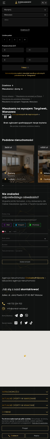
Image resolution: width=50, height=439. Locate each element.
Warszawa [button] (8, 15)
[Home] (23, 3)
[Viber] (26, 316)
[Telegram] (16, 316)
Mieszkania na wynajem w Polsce (29, 96)
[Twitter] (26, 323)
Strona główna (7, 96)
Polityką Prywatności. (40, 423)
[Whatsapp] (21, 316)
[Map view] (10, 117)
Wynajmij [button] (7, 10)
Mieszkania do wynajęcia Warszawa (16, 99)
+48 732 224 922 (14, 304)
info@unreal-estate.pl (17, 309)
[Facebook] (21, 323)
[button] (7, 232)
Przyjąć (25, 428)
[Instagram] (15, 323)
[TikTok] (31, 323)
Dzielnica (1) (25, 30)
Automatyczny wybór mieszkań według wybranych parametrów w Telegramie (25, 74)
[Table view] (5, 117)
